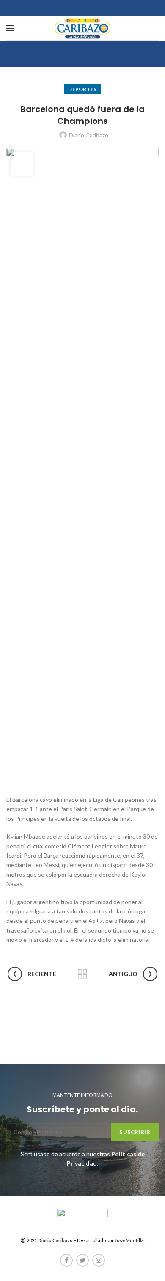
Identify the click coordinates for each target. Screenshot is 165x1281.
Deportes (82, 89)
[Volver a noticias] (82, 974)
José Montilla (129, 1240)
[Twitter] (82, 1260)
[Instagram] (98, 1260)
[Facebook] (66, 1260)
